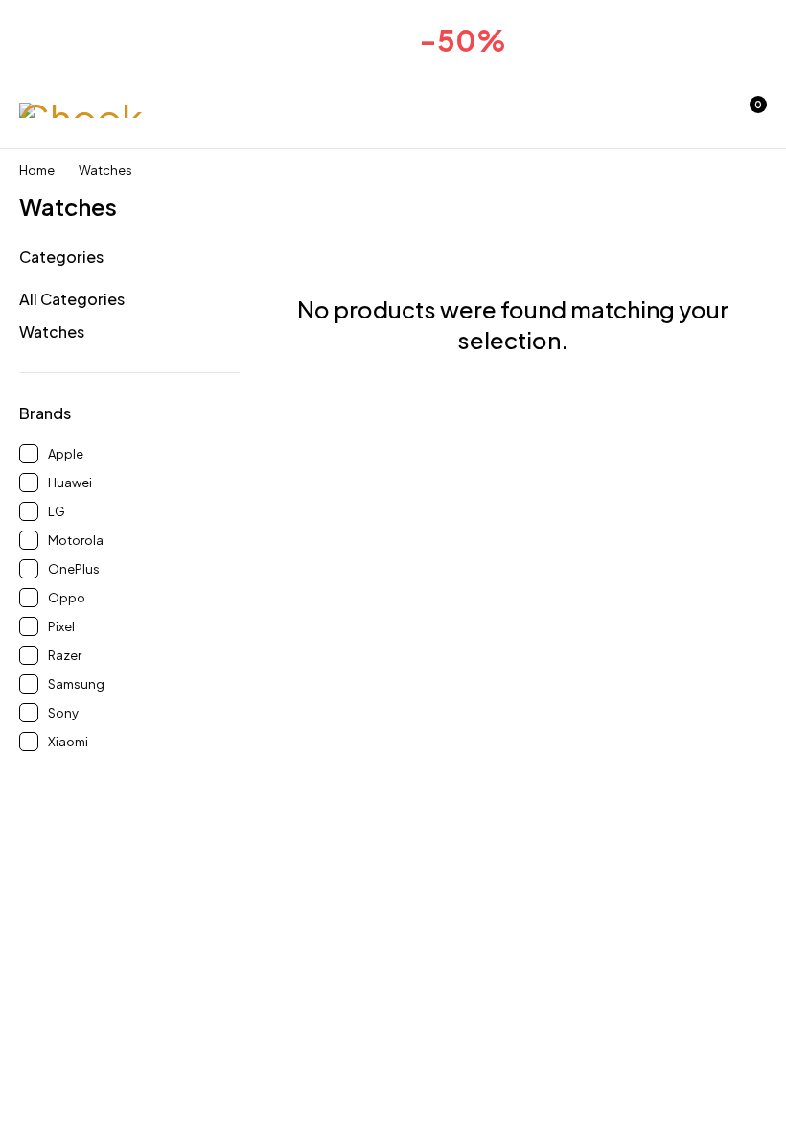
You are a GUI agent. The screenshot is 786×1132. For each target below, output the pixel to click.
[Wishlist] (698, 114)
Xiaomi (68, 741)
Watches (51, 331)
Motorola (76, 540)
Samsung (76, 684)
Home (37, 169)
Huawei (70, 482)
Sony (63, 712)
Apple (65, 453)
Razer (64, 655)
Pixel (61, 626)
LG (56, 511)
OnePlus (74, 569)
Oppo (66, 597)
